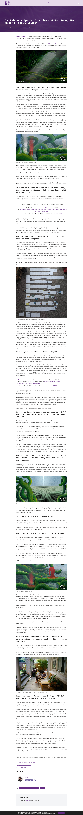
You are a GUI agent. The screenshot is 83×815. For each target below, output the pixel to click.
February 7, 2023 (58, 213)
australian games (24, 788)
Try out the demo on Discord (24, 765)
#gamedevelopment (62, 209)
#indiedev (42, 209)
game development (34, 788)
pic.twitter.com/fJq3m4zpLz (42, 211)
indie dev (42, 788)
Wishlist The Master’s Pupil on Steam (26, 762)
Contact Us (18, 3)
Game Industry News (28, 27)
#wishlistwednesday (47, 207)
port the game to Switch (53, 43)
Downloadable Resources (58, 2)
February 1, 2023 (53, 385)
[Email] (35, 780)
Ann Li (7, 27)
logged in (27, 800)
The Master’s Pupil (20, 36)
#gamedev (54, 209)
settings (53, 813)
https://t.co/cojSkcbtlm (25, 209)
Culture (30, 2)
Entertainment (20, 27)
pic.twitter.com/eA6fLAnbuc (34, 383)
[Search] (75, 2)
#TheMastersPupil (35, 209)
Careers (36, 2)
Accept (61, 813)
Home (16, 2)
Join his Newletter (21, 767)
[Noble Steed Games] (8, 3)
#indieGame (48, 209)
